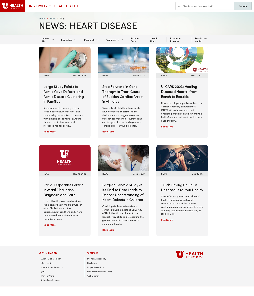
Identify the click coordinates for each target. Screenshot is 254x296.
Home (42, 18)
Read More (50, 131)
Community (112, 39)
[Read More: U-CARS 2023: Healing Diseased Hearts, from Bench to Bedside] (182, 59)
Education (66, 39)
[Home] (12, 6)
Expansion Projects (175, 40)
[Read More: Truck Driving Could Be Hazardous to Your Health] (182, 157)
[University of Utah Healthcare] (195, 254)
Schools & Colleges (50, 280)
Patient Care (135, 40)
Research (89, 39)
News (52, 18)
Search (243, 6)
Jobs (43, 271)
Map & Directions (95, 267)
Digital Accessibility (96, 258)
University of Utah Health (53, 6)
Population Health (201, 40)
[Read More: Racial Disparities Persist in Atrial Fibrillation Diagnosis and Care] (65, 157)
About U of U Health (51, 258)
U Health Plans (154, 40)
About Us (45, 40)
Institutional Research (52, 267)
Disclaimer (92, 263)
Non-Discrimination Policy (99, 271)
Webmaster (93, 275)
